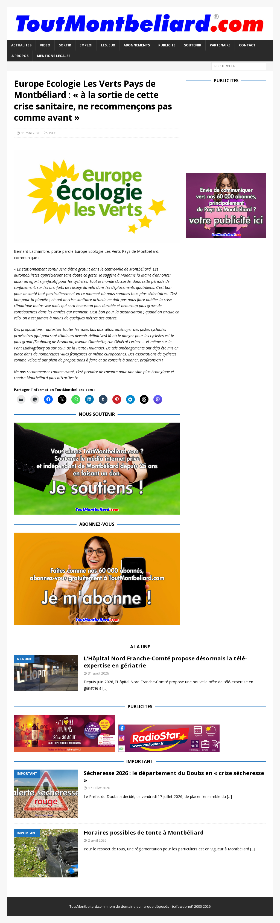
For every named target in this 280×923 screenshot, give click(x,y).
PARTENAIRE (220, 45)
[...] (105, 688)
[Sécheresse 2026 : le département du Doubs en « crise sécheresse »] (46, 794)
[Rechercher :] (238, 65)
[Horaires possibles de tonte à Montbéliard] (46, 853)
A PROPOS (19, 56)
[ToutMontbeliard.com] (140, 36)
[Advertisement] (232, 127)
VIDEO (45, 45)
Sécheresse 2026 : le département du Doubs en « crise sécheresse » (174, 776)
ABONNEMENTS (137, 45)
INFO (53, 132)
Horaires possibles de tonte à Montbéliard (144, 832)
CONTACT (247, 45)
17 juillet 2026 (99, 787)
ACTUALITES (21, 45)
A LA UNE (140, 647)
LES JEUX (108, 45)
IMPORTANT (139, 761)
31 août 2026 (98, 673)
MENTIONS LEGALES (53, 56)
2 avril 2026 (97, 840)
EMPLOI (86, 45)
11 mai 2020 (30, 132)
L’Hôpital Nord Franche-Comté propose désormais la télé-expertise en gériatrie (165, 662)
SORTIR (65, 45)
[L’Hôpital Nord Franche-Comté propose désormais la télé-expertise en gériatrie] (46, 672)
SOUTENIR (192, 45)
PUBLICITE (167, 45)
